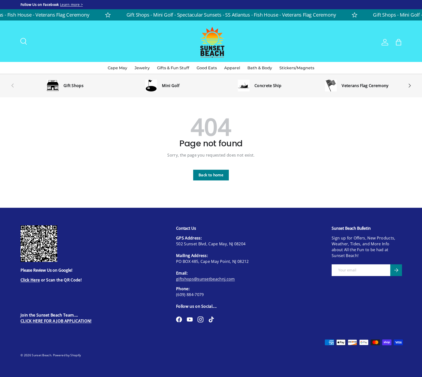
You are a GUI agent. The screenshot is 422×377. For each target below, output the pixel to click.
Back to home (211, 174)
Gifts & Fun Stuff (173, 68)
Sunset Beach (41, 355)
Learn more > (71, 4)
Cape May (117, 68)
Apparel (232, 68)
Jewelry (142, 68)
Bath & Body (259, 68)
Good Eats (207, 68)
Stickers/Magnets (296, 68)
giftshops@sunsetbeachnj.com (205, 279)
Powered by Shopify (67, 355)
